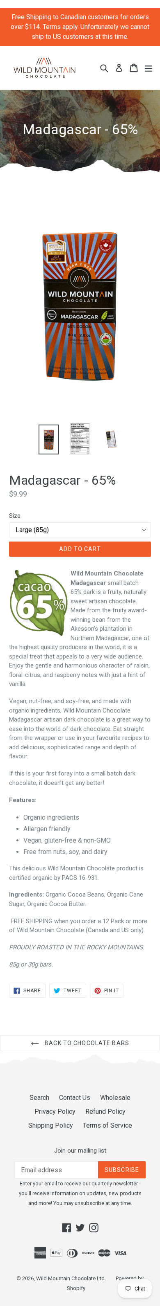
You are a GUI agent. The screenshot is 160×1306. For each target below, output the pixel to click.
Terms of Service (107, 1125)
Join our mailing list (80, 1150)
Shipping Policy (50, 1125)
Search (39, 1097)
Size (15, 516)
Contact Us (74, 1097)
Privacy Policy (54, 1111)
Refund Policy (105, 1111)
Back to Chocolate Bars (86, 1043)
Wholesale (115, 1097)
